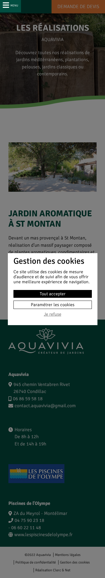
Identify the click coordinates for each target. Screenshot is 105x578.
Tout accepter (53, 294)
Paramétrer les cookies (52, 305)
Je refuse (52, 314)
